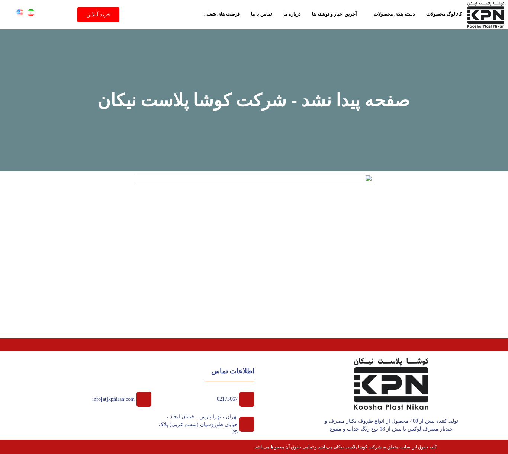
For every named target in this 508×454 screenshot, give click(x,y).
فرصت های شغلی (222, 14)
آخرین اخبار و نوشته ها (334, 14)
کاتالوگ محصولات (444, 14)
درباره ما (292, 14)
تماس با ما (261, 14)
